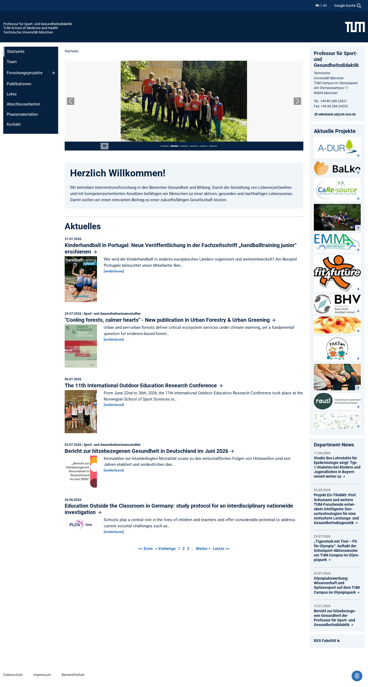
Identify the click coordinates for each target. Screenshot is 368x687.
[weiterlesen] (114, 271)
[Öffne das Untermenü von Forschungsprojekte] (53, 73)
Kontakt (14, 124)
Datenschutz (13, 675)
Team (12, 61)
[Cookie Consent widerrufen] (357, 676)
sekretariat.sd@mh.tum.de (337, 114)
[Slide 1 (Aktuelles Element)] (165, 146)
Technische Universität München (28, 32)
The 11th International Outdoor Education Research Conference (141, 385)
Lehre (12, 94)
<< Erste (146, 548)
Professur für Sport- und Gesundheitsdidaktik (37, 24)
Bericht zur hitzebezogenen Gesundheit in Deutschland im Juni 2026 (147, 451)
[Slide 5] (203, 146)
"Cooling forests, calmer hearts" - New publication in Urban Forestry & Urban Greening (168, 320)
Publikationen (19, 83)
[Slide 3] (184, 146)
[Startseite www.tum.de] (355, 26)
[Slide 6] (213, 146)
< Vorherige (166, 548)
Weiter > (204, 548)
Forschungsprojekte (25, 72)
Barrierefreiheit (73, 675)
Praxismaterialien (22, 114)
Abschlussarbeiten (23, 104)
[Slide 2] (174, 146)
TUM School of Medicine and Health (30, 28)
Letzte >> (221, 548)
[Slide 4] (194, 146)
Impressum (42, 675)
